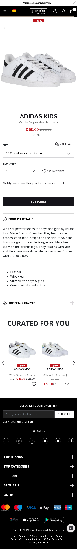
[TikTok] (71, 440)
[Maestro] (18, 507)
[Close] (74, 2)
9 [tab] (64, 395)
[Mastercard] (5, 507)
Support (11, 476)
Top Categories (16, 466)
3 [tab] (30, 395)
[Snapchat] (45, 440)
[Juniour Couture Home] (38, 11)
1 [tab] (19, 395)
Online (9, 495)
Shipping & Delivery (22, 302)
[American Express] (57, 507)
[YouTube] (58, 440)
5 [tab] (41, 395)
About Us (11, 485)
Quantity (9, 164)
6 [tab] (47, 395)
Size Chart (66, 143)
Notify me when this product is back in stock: (34, 183)
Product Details (20, 219)
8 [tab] (58, 395)
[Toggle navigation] (5, 11)
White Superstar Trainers (22, 375)
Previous (3, 363)
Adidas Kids (38, 116)
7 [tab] (52, 395)
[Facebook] (6, 440)
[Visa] (31, 507)
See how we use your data (18, 421)
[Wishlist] (34, 384)
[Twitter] (19, 440)
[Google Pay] (14, 519)
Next (74, 363)
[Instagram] (32, 440)
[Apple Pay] (44, 507)
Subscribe (64, 414)
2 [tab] (24, 395)
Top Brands (13, 457)
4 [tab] (36, 395)
